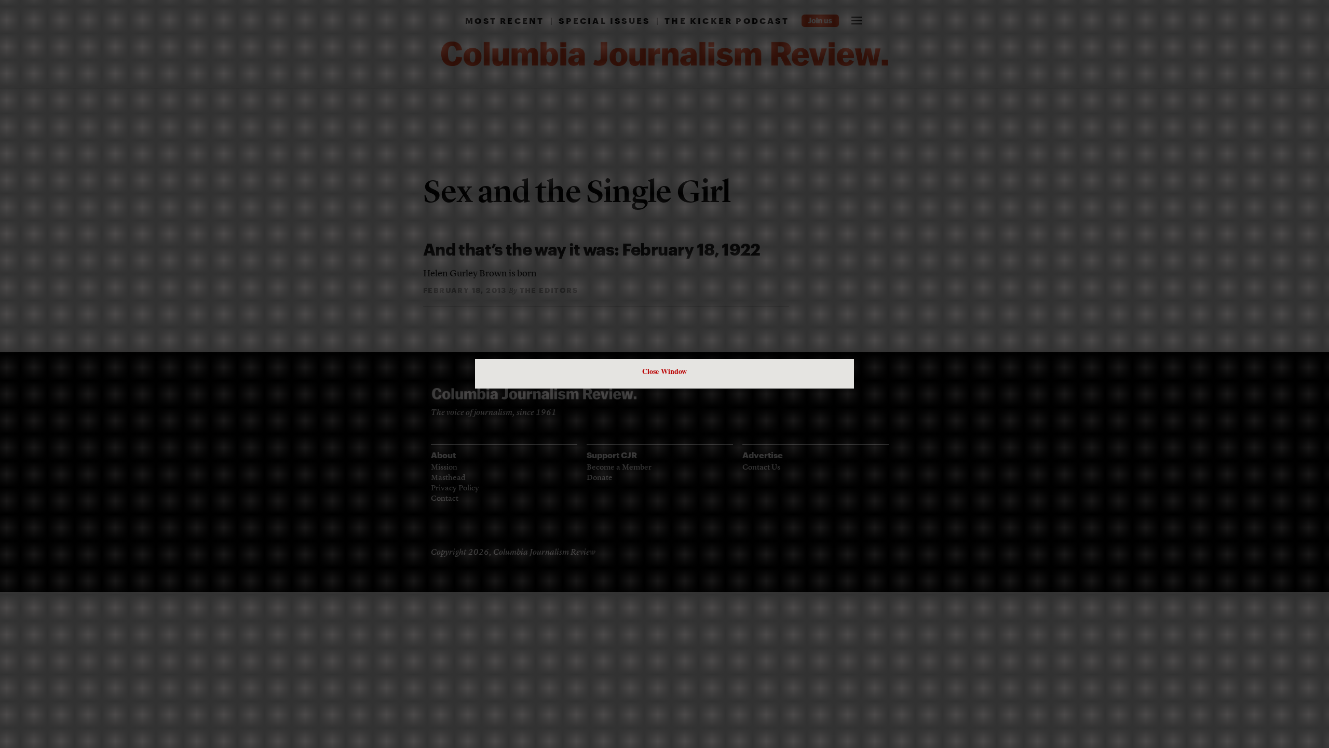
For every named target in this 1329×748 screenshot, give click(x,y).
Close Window (664, 371)
